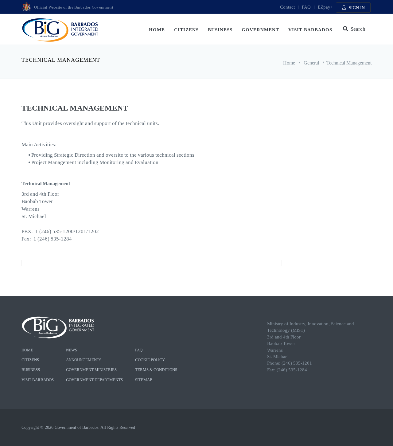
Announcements (83, 360)
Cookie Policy (150, 360)
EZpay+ (325, 7)
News (71, 350)
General (311, 62)
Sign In (356, 8)
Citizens (186, 29)
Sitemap (143, 380)
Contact (287, 7)
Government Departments (94, 380)
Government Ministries (91, 369)
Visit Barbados (310, 29)
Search (356, 29)
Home (157, 29)
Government (260, 29)
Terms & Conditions (156, 369)
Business (220, 29)
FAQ (306, 7)
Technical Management (349, 62)
